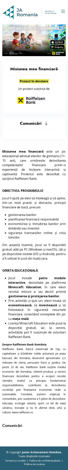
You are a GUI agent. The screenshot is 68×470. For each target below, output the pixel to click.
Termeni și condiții (15, 460)
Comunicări (32, 123)
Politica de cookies (34, 464)
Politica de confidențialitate (44, 460)
